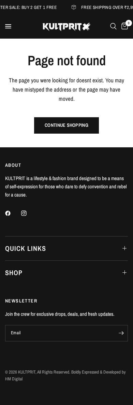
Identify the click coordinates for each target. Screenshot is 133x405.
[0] (123, 26)
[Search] (113, 26)
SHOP (14, 272)
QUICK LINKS (25, 248)
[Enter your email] (121, 333)
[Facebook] (12, 213)
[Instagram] (28, 213)
